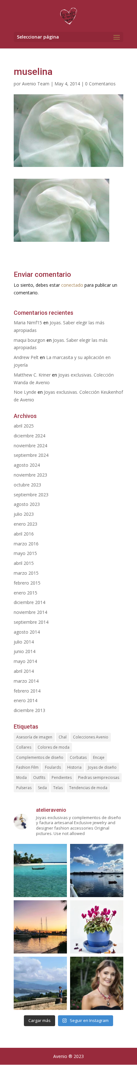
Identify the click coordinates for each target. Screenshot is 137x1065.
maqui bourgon (29, 340)
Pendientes (62, 777)
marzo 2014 (26, 681)
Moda (21, 777)
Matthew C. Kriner (32, 375)
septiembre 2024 (31, 455)
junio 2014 (24, 651)
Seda (42, 787)
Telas (58, 787)
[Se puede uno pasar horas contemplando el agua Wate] (40, 983)
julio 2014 (24, 642)
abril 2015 (24, 563)
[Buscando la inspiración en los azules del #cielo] (40, 870)
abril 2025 (24, 426)
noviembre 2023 (30, 475)
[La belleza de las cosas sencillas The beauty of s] (96, 926)
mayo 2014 (25, 661)
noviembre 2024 (30, 446)
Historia (74, 767)
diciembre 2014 (29, 602)
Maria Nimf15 (28, 323)
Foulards (53, 767)
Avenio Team (35, 84)
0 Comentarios (100, 84)
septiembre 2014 (31, 622)
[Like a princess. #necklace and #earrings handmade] (96, 983)
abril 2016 (24, 534)
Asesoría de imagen (34, 737)
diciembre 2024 (29, 436)
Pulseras (24, 787)
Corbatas (78, 757)
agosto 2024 (27, 465)
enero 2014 (25, 700)
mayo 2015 (25, 553)
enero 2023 (25, 524)
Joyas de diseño (102, 767)
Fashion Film (27, 767)
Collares (23, 747)
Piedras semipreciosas (98, 777)
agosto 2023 (27, 504)
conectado (72, 285)
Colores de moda (53, 747)
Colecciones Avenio (90, 737)
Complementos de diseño (39, 757)
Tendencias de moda (88, 787)
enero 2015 (25, 593)
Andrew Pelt (26, 357)
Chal (63, 737)
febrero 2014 (27, 691)
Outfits (39, 777)
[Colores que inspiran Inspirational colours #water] (40, 926)
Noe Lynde (25, 392)
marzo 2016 (26, 544)
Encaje (99, 757)
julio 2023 (24, 514)
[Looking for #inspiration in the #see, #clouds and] (96, 870)
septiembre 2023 (31, 495)
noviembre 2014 (30, 612)
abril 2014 (24, 671)
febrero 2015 (27, 583)
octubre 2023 (27, 485)
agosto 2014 (27, 632)
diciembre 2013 (29, 710)
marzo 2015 (26, 573)
